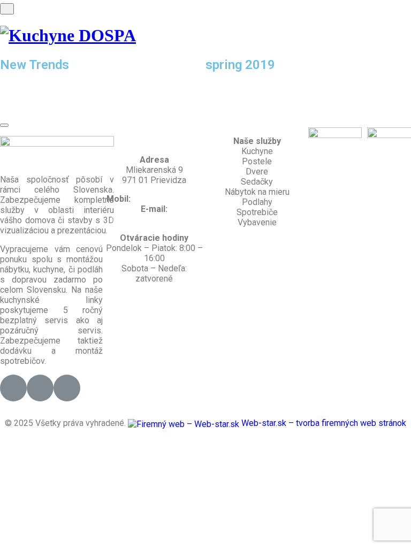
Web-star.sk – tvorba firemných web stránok (322, 423)
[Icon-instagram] (40, 388)
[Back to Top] (4, 125)
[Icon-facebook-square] (13, 388)
